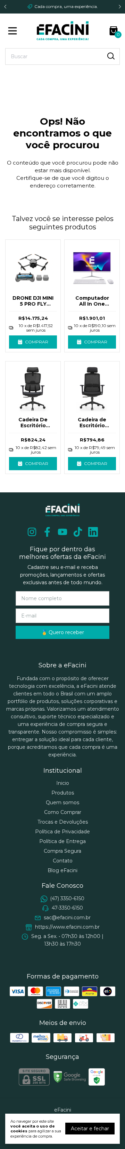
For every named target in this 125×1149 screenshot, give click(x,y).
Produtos (62, 793)
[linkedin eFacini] (93, 532)
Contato (63, 861)
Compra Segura (62, 851)
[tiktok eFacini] (77, 532)
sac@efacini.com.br (67, 917)
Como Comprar (62, 812)
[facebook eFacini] (47, 532)
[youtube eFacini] (62, 532)
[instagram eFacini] (32, 532)
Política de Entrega (62, 841)
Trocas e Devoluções (63, 822)
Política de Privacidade (62, 831)
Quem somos (62, 802)
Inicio (62, 783)
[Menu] (14, 31)
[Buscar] (110, 56)
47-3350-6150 (67, 908)
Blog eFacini (62, 870)
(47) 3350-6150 (67, 898)
